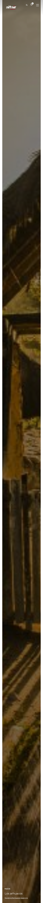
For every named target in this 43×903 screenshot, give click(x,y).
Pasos (7, 889)
